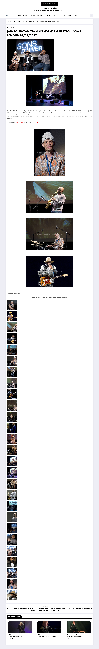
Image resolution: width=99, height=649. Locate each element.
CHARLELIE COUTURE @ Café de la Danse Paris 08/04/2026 (47, 637)
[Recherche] (87, 15)
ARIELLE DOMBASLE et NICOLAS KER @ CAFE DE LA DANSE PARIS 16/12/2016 (31, 609)
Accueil (19, 15)
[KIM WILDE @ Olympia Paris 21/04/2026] (20, 627)
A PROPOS (26, 15)
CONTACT (39, 15)
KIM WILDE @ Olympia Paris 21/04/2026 (16, 637)
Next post (53, 606)
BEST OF (32, 15)
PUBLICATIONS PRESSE (70, 15)
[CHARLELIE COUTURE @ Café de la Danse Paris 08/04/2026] (49, 627)
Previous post (45, 606)
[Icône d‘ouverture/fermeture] (7, 16)
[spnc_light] (91, 15)
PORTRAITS (60, 15)
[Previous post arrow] (7, 608)
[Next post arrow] (91, 608)
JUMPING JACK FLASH (49, 15)
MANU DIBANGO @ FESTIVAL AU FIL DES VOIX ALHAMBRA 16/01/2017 (70, 609)
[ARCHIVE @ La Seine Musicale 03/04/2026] (79, 627)
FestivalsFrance (13, 634)
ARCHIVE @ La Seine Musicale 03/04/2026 (74, 637)
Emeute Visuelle (49, 8)
